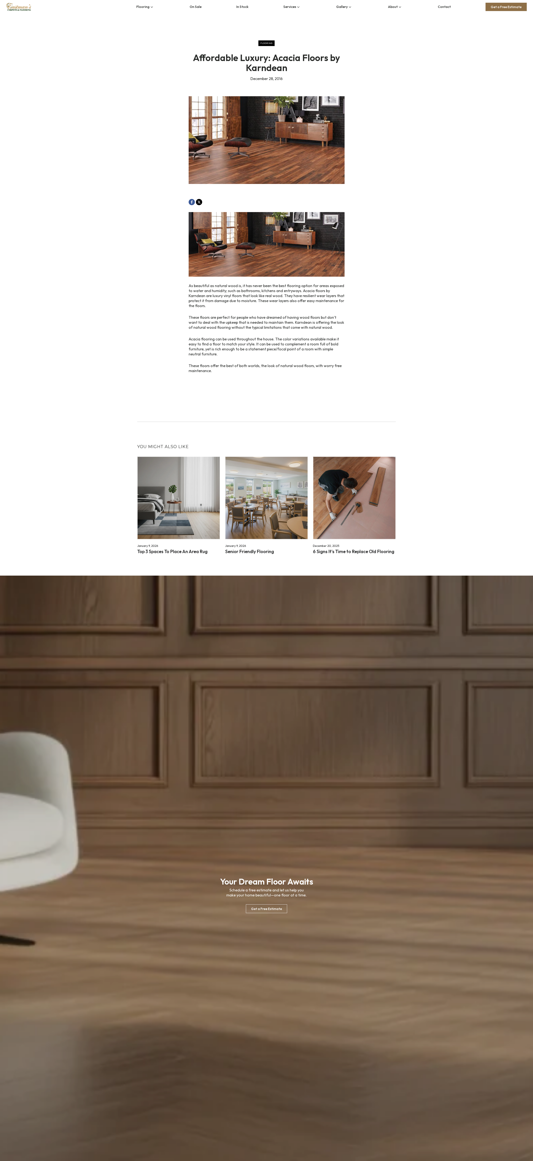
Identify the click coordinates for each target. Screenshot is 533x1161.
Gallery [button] (342, 7)
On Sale (196, 7)
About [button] (393, 7)
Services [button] (289, 7)
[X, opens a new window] (199, 202)
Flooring (142, 7)
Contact (444, 7)
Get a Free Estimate (506, 7)
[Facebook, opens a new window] (192, 202)
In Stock (242, 7)
